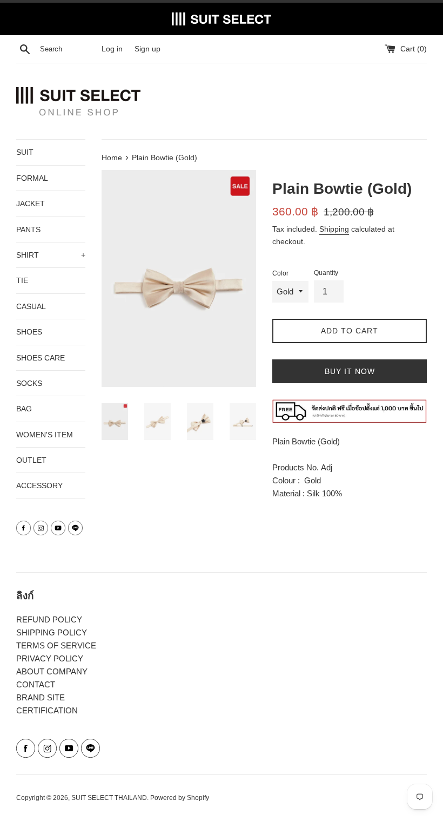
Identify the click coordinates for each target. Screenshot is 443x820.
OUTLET (31, 460)
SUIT (24, 152)
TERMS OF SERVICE (56, 645)
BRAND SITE (40, 697)
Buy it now (350, 371)
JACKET (30, 203)
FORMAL (32, 178)
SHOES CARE (40, 357)
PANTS (28, 229)
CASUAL (31, 306)
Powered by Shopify (179, 798)
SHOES (29, 331)
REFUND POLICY (49, 619)
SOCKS (29, 383)
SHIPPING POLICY (51, 632)
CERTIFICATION (47, 710)
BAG (24, 408)
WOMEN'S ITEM (44, 434)
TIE (22, 280)
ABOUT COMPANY (52, 671)
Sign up (147, 49)
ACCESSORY (39, 485)
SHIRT (50, 255)
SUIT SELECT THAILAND (109, 798)
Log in (112, 49)
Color (280, 273)
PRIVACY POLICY (49, 658)
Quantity (326, 273)
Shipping (334, 229)
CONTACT (35, 684)
